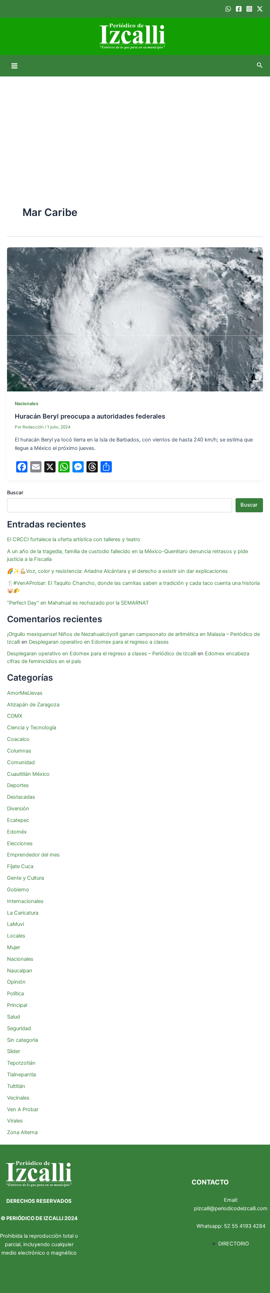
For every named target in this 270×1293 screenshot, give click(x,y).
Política (15, 993)
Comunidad (21, 762)
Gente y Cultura (25, 878)
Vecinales (18, 1098)
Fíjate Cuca (20, 866)
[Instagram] (249, 9)
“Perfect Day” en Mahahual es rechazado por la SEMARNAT (78, 603)
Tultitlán (16, 1086)
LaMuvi (15, 924)
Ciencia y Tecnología (31, 727)
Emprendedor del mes (33, 855)
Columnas (19, 751)
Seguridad (19, 1028)
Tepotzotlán (21, 1063)
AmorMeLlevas (25, 693)
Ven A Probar (22, 1109)
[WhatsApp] (228, 9)
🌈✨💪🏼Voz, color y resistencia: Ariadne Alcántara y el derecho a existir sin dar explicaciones (118, 571)
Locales (16, 936)
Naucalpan (19, 970)
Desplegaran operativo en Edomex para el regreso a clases (99, 642)
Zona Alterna (22, 1132)
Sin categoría (22, 1040)
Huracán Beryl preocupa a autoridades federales (90, 416)
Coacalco (18, 739)
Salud (13, 1017)
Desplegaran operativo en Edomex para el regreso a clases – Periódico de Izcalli (101, 653)
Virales (15, 1121)
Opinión (16, 982)
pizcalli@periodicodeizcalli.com (231, 1208)
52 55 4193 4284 (244, 1226)
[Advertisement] (135, 129)
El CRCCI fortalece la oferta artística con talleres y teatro (73, 539)
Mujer (13, 947)
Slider (13, 1051)
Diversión (18, 808)
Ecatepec (18, 820)
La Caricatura (22, 913)
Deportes (18, 785)
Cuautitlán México (28, 774)
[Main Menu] (14, 65)
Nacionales (26, 403)
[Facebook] (239, 9)
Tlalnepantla (21, 1074)
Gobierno (18, 889)
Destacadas (21, 797)
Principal (17, 1005)
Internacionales (25, 901)
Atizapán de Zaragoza (33, 704)
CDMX (14, 716)
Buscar (15, 492)
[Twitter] (260, 9)
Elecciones (20, 843)
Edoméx (17, 832)
